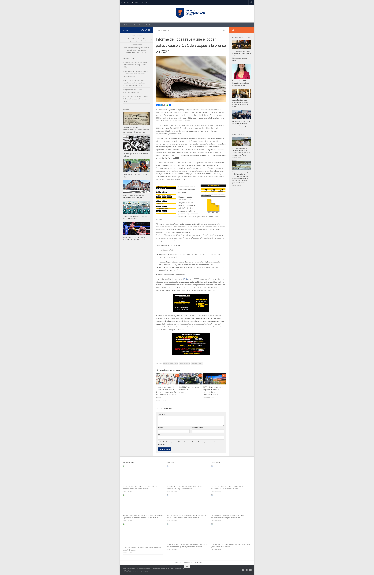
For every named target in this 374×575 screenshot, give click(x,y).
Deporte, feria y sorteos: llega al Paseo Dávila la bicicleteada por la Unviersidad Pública (135, 99)
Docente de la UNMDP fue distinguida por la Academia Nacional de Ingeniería (240, 83)
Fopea (176, 363)
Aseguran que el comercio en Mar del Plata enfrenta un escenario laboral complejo (241, 124)
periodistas (194, 363)
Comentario (161, 414)
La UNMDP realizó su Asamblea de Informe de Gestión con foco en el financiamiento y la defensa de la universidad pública (241, 56)
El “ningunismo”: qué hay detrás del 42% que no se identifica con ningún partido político (135, 64)
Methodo (186, 279)
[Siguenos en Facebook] (142, 30)
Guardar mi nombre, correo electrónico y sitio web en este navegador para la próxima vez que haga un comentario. (188, 443)
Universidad (137, 25)
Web (159, 434)
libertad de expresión (185, 363)
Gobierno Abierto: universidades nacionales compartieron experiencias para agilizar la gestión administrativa (135, 83)
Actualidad (126, 25)
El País (158, 30)
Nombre (160, 427)
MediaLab (147, 25)
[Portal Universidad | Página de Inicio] (137, 14)
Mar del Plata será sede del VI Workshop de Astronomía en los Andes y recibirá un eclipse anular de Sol (136, 73)
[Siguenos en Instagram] (146, 30)
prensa (200, 363)
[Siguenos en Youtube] (149, 30)
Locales (165, 30)
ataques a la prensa (168, 363)
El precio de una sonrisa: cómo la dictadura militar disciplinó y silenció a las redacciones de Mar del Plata (136, 129)
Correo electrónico (198, 427)
